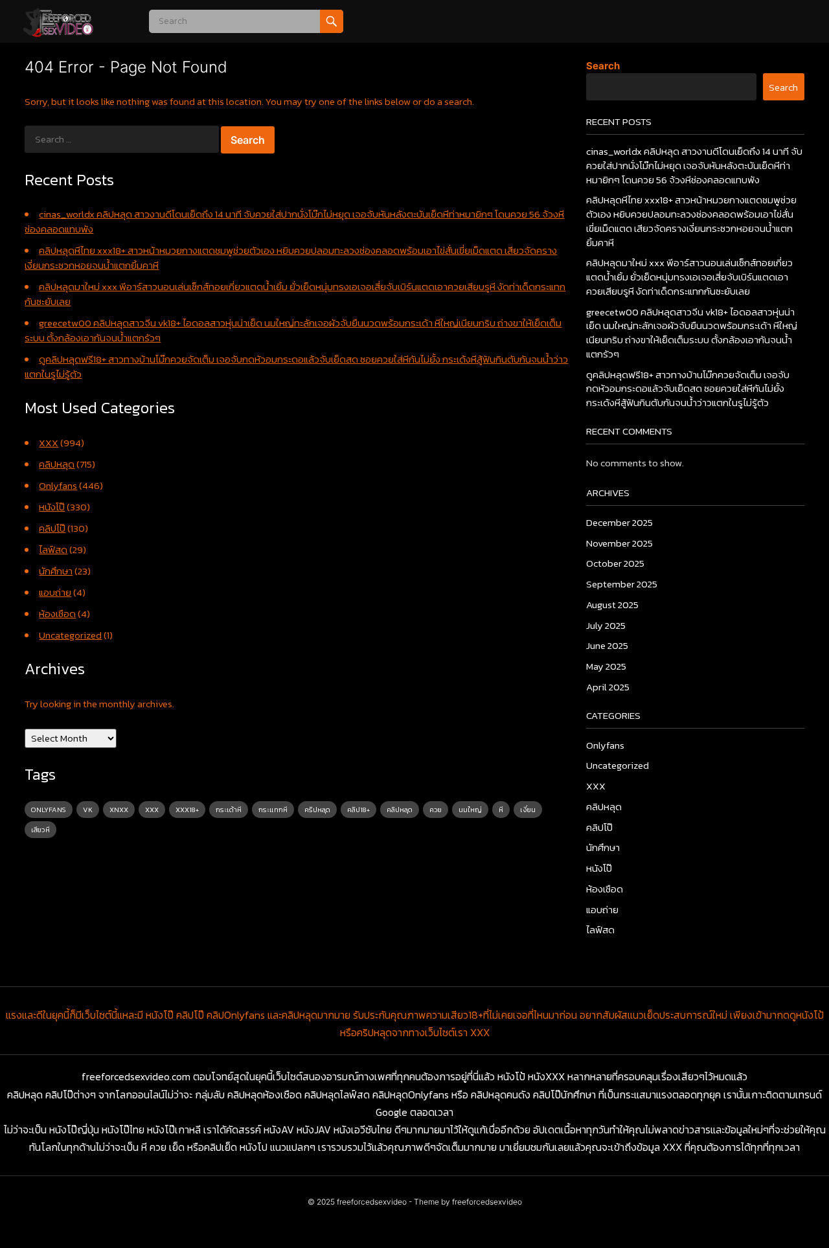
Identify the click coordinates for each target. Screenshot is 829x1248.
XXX (48, 442)
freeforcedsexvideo (372, 1202)
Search (603, 66)
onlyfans (48, 809)
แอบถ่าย (55, 592)
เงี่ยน (528, 809)
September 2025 (621, 583)
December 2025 (619, 522)
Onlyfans (58, 485)
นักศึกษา (56, 570)
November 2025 (619, 543)
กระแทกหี (273, 809)
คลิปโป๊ (52, 528)
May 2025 (606, 666)
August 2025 (612, 604)
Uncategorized (70, 635)
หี (501, 809)
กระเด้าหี (229, 809)
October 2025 (615, 563)
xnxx (118, 809)
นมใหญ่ (470, 809)
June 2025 (607, 645)
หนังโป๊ (52, 506)
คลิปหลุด (56, 464)
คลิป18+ (358, 809)
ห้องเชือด (57, 613)
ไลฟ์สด (53, 549)
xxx (152, 809)
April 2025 (608, 686)
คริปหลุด (317, 809)
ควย (435, 809)
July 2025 (606, 625)
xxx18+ (187, 809)
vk (88, 809)
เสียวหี (40, 829)
